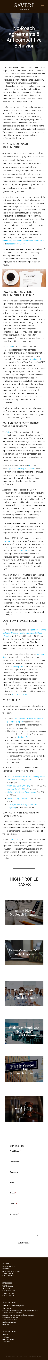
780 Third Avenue (8, 1286)
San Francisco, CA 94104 (11, 1271)
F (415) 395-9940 (8, 1276)
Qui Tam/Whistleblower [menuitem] (10, 1317)
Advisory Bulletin (25, 737)
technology (7, 241)
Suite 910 (5, 1269)
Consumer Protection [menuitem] (9, 1320)
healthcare (17, 241)
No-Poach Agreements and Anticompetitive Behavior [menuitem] (20, 1310)
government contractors (33, 241)
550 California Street (9, 1266)
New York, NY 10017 (9, 1291)
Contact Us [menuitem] (6, 1342)
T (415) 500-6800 (8, 1273)
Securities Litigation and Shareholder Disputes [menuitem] (18, 1315)
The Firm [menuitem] (5, 1335)
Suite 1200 (6, 1288)
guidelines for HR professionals (21, 469)
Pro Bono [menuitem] (5, 1324)
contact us (14, 839)
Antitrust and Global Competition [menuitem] (13, 1306)
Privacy (39, 1356)
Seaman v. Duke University (18, 786)
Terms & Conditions (29, 1356)
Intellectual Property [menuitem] (9, 1322)
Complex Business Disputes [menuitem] (12, 1313)
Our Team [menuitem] (5, 1337)
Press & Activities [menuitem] (8, 1339)
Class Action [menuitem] (6, 1308)
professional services (15, 244)
